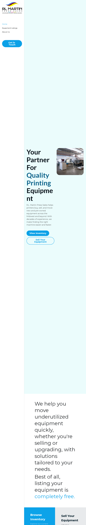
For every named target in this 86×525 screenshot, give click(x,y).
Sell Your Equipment (40, 226)
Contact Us (70, 504)
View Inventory (37, 218)
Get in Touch (12, 43)
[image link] (12, 7)
